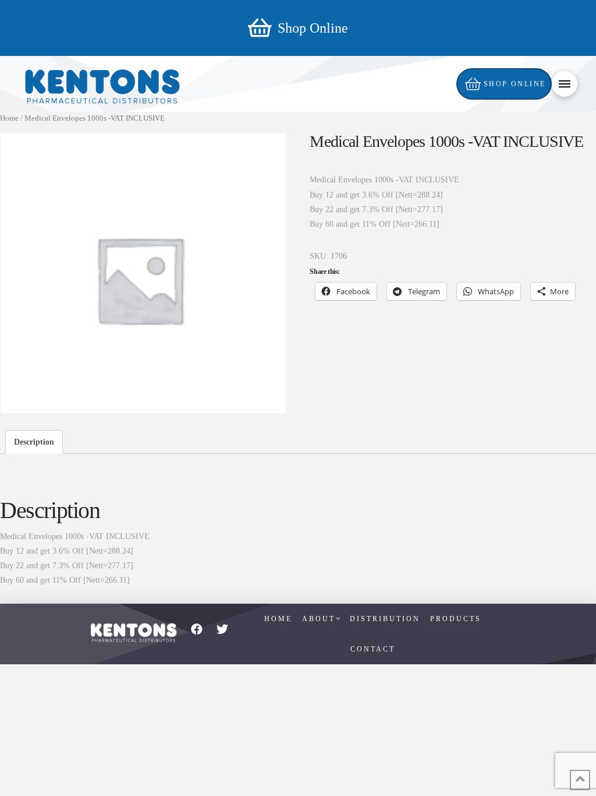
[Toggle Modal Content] (564, 84)
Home (9, 118)
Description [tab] (34, 442)
